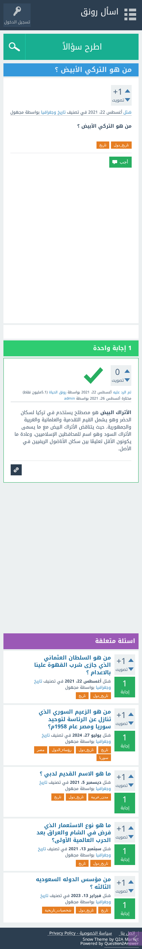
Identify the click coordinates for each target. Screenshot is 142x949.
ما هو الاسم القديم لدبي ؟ (75, 774)
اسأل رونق (100, 12)
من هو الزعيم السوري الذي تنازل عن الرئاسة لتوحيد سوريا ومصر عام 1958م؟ (75, 719)
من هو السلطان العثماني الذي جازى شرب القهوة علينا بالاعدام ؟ (72, 665)
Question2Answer (121, 943)
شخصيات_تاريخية (58, 910)
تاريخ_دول (121, 145)
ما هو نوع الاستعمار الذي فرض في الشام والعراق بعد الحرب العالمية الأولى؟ (74, 832)
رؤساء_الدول (61, 750)
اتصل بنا (128, 933)
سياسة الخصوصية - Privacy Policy (80, 933)
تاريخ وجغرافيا (53, 112)
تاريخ (102, 145)
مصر (40, 750)
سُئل (127, 112)
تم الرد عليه (122, 392)
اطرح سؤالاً (82, 47)
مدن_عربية (99, 797)
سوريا (103, 758)
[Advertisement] (71, 245)
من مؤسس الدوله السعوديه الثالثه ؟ (73, 883)
